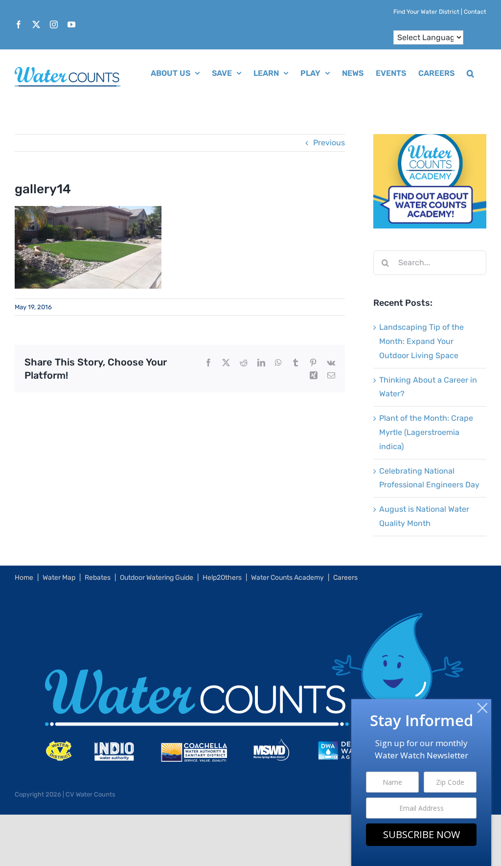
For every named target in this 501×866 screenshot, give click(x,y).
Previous (329, 142)
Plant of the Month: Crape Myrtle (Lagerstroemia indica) (426, 432)
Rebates (98, 577)
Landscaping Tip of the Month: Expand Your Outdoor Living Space (421, 341)
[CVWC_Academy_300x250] (429, 140)
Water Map (59, 577)
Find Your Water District (426, 11)
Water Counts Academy (287, 577)
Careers (345, 577)
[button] (470, 72)
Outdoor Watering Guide (156, 577)
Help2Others (222, 577)
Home (24, 577)
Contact (475, 11)
